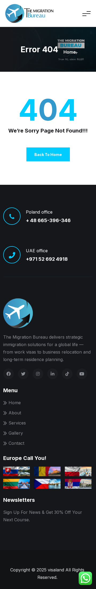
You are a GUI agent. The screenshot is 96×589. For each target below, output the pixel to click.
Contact (16, 443)
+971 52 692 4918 (47, 259)
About (15, 412)
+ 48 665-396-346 (48, 220)
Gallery (16, 433)
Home (69, 52)
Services (17, 423)
